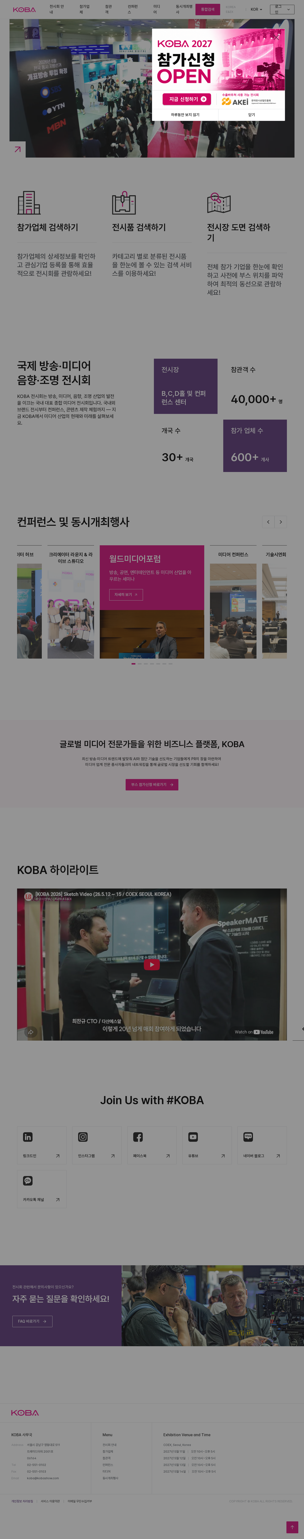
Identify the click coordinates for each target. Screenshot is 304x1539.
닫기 (251, 115)
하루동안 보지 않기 (185, 115)
